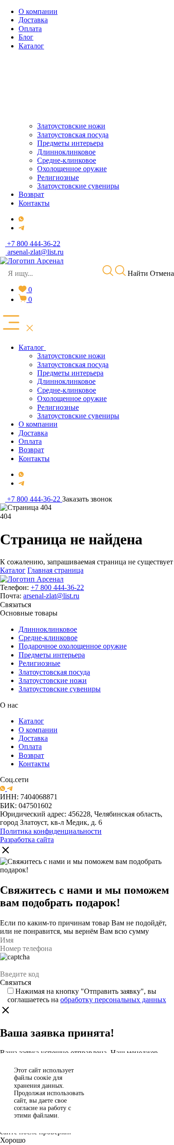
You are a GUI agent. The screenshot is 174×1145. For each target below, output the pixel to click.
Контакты (34, 764)
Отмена (162, 273)
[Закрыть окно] (5, 850)
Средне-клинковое (48, 638)
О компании (38, 730)
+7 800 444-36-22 (57, 587)
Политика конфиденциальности (51, 831)
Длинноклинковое (48, 629)
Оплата (30, 746)
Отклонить (130, 1104)
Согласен (130, 1081)
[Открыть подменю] (47, 347)
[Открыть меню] (17, 323)
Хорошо (13, 1140)
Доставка (33, 738)
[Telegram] (21, 228)
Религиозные (39, 663)
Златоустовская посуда (54, 672)
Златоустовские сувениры (60, 689)
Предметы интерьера (52, 655)
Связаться (15, 605)
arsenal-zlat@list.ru (51, 596)
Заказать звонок (87, 499)
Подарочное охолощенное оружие (73, 646)
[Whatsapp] (21, 219)
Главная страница (55, 570)
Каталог (13, 570)
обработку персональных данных (113, 1000)
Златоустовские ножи (53, 680)
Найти (137, 273)
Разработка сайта (27, 840)
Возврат (31, 755)
